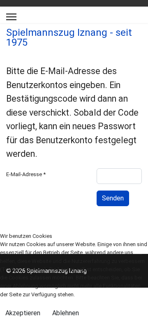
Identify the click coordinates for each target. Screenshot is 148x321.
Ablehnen (65, 313)
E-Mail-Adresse (26, 174)
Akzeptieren (22, 313)
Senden (113, 198)
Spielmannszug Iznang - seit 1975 (69, 37)
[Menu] (11, 17)
